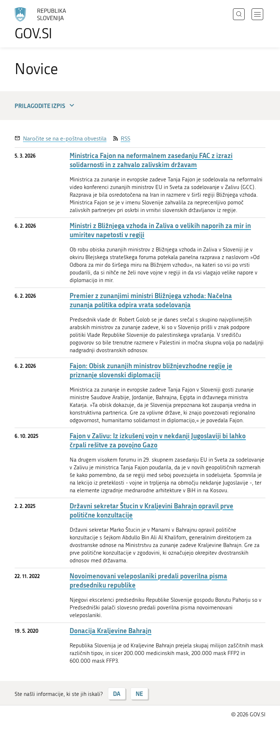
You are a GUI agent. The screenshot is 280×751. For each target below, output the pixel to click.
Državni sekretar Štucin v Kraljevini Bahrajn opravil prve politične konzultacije (151, 510)
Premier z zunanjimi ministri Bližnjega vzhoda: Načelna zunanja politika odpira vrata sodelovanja (151, 300)
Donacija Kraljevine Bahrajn (110, 630)
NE (139, 693)
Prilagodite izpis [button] (40, 105)
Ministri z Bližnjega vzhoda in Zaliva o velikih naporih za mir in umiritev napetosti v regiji (160, 230)
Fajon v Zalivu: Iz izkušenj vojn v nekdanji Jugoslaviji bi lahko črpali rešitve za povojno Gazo (158, 440)
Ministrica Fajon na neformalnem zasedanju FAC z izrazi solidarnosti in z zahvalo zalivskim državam (151, 160)
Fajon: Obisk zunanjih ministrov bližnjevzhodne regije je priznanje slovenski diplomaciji (151, 370)
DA (116, 693)
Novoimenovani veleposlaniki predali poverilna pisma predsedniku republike (148, 580)
